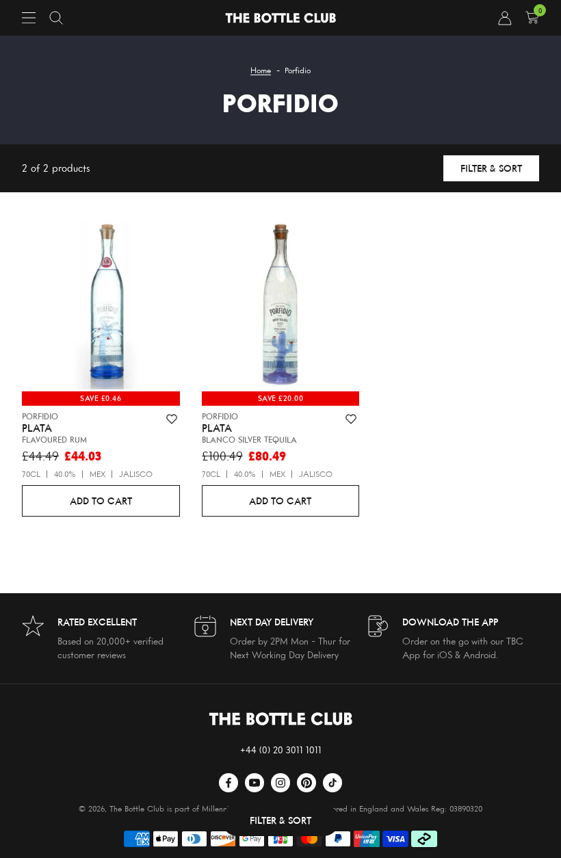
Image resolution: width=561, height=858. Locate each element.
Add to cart (101, 500)
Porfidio (40, 416)
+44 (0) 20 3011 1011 (281, 749)
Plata (37, 428)
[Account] (505, 18)
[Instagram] (280, 782)
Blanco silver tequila (249, 439)
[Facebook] (228, 782)
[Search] (56, 18)
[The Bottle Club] (280, 18)
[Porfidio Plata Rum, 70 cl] (101, 307)
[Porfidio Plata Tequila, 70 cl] (281, 307)
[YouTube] (254, 782)
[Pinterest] (306, 782)
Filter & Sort (491, 168)
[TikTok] (332, 782)
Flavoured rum (54, 439)
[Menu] (29, 18)
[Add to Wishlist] (172, 419)
